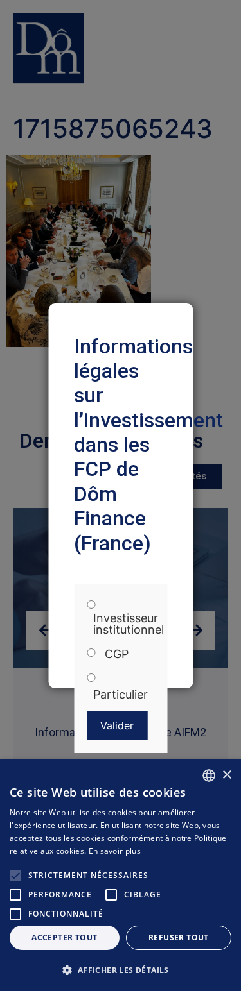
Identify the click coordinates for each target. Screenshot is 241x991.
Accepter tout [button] (64, 937)
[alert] (120, 875)
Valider (117, 725)
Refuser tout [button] (178, 937)
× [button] (226, 775)
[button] (120, 969)
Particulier (120, 694)
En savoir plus (115, 850)
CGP (117, 654)
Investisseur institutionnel (128, 624)
